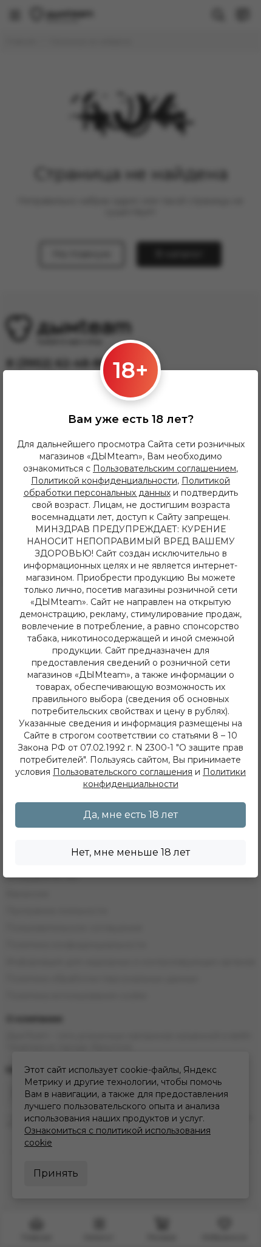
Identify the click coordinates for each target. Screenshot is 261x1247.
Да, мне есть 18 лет (130, 814)
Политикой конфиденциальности (104, 480)
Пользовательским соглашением (164, 468)
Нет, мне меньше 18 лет (130, 852)
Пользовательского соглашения (122, 771)
